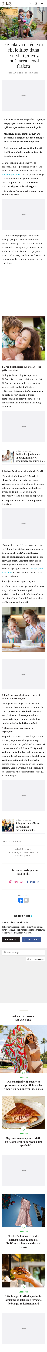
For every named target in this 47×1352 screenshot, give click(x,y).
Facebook (34, 882)
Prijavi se (10, 940)
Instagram (18, 882)
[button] (42, 3)
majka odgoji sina (11, 174)
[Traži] (30, 3)
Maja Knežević (18, 73)
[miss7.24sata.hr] (7, 3)
